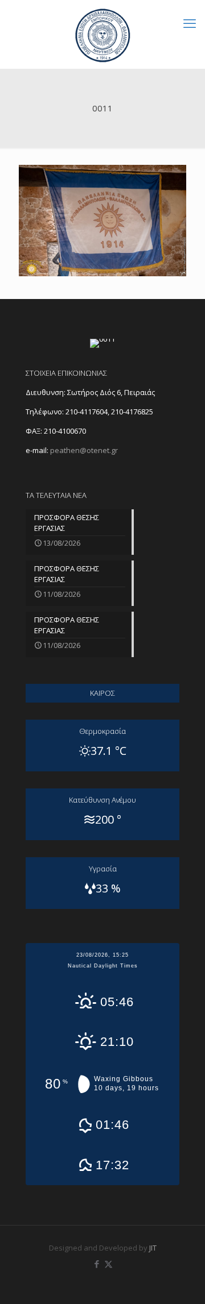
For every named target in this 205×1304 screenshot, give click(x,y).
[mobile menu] (189, 22)
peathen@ (84, 450)
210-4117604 (86, 411)
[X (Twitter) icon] (108, 1263)
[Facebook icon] (96, 1263)
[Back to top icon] (182, 1281)
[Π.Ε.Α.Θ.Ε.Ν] (102, 34)
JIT (153, 1248)
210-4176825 (132, 411)
